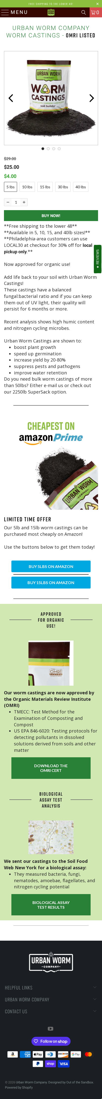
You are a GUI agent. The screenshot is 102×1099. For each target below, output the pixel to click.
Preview (10, 98)
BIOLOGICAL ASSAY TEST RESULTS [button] (51, 904)
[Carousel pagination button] (42, 148)
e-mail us (53, 385)
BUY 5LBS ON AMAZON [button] (51, 566)
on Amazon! (70, 534)
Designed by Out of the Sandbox (70, 1082)
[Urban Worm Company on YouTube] (50, 1029)
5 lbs (10, 186)
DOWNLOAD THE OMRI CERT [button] (51, 768)
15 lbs (45, 186)
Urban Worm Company (31, 1082)
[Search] (83, 12)
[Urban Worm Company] (51, 12)
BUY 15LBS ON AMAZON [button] (50, 582)
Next (91, 98)
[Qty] (7, 202)
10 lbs (27, 186)
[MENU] (3, 12)
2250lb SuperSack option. (40, 392)
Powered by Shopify (19, 1087)
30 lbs (63, 186)
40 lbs (81, 186)
